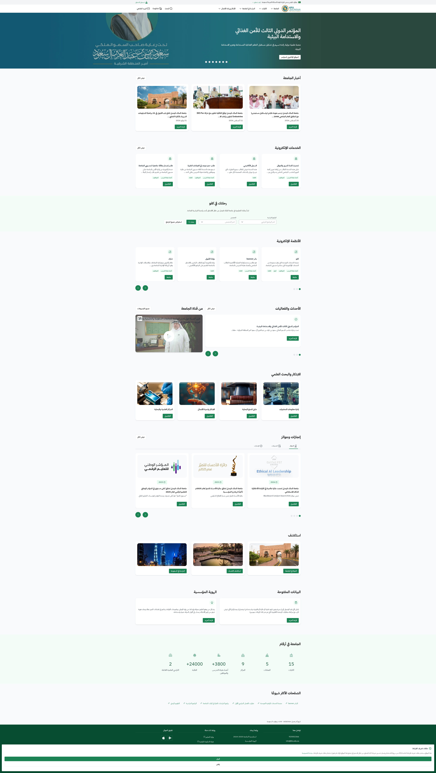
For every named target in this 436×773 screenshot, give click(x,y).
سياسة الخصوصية (307, 753)
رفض (218, 764)
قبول (218, 759)
